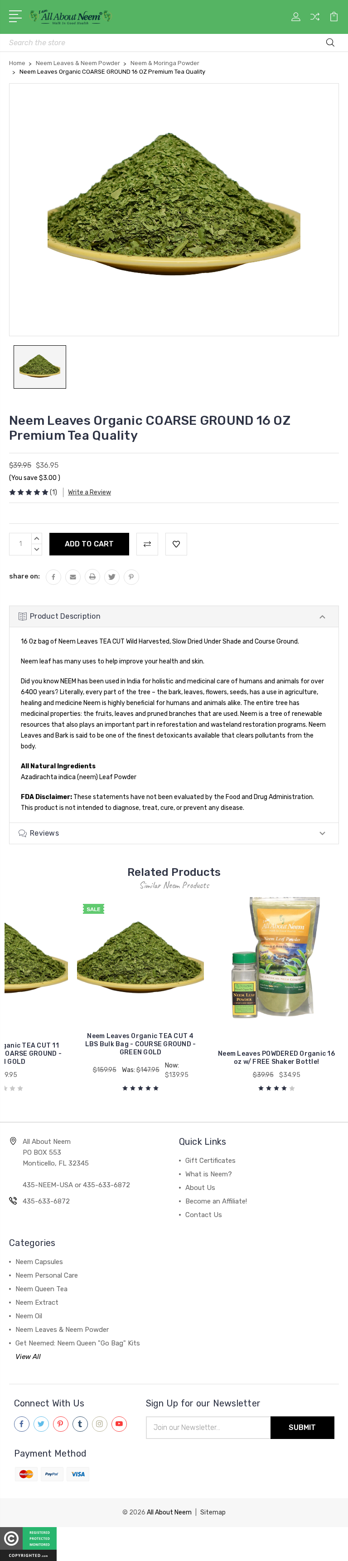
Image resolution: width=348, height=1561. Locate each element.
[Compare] (315, 22)
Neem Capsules (39, 1262)
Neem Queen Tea (41, 1289)
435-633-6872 (46, 1201)
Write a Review (89, 492)
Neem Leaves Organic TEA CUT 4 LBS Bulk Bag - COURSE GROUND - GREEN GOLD (140, 1044)
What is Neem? (208, 1174)
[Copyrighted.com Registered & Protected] (28, 1543)
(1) (53, 492)
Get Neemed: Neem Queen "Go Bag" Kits (77, 1343)
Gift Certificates (210, 1161)
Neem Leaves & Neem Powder (62, 1330)
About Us (200, 1188)
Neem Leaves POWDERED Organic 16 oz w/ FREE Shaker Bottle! (276, 1058)
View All (28, 1357)
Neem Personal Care (46, 1275)
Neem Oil (28, 1316)
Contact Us (203, 1215)
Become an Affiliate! (216, 1201)
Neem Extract (36, 1302)
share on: (24, 576)
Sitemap (213, 1512)
